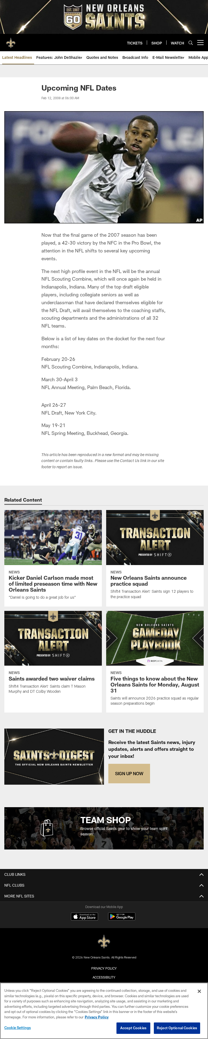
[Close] (199, 991)
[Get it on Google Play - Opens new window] (121, 919)
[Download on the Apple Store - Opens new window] (84, 917)
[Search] (190, 42)
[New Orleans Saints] (104, 941)
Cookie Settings (17, 1027)
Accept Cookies (133, 1028)
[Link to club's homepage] (10, 40)
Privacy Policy (104, 968)
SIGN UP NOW (129, 773)
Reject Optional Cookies (177, 1028)
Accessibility (104, 977)
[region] (104, 1011)
